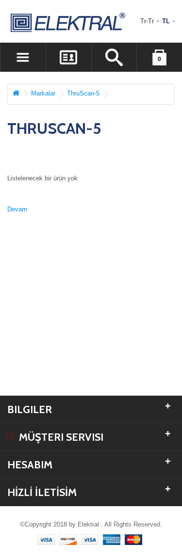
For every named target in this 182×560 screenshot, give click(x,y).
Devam (17, 209)
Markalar (43, 93)
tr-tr (148, 21)
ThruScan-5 (83, 93)
